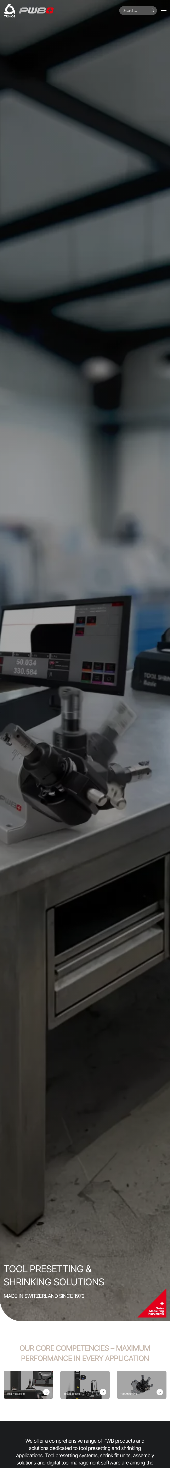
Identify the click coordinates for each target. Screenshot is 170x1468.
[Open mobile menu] (163, 10)
